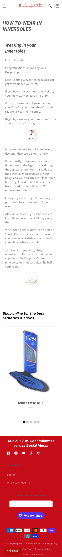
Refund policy (33, 543)
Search (11, 474)
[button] (4, 6)
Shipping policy (42, 549)
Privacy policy (50, 543)
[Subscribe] (49, 503)
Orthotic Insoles (29, 403)
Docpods (17, 543)
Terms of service (23, 549)
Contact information (33, 554)
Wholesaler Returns (18, 482)
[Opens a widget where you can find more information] (12, 551)
